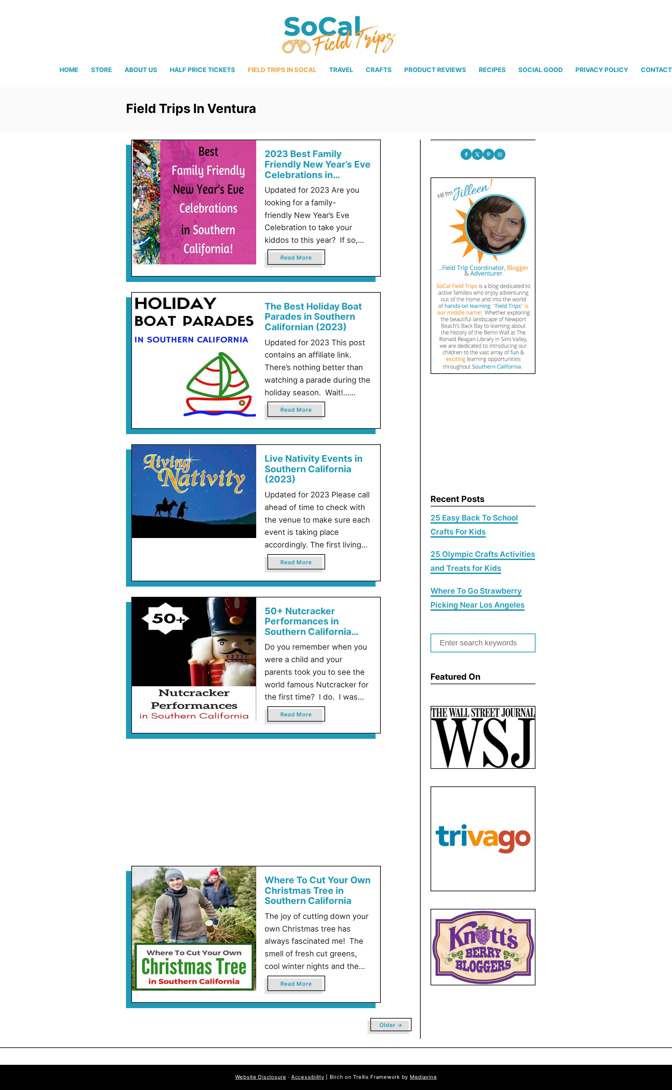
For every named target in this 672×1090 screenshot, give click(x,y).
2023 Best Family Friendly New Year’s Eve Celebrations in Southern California (318, 169)
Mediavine (423, 1077)
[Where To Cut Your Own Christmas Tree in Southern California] (194, 928)
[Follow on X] (477, 154)
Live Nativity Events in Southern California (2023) (314, 468)
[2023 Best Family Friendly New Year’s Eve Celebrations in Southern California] (194, 202)
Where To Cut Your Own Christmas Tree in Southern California (318, 890)
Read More (298, 259)
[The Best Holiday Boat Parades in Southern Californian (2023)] (194, 355)
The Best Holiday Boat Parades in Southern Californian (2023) (313, 316)
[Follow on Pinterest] (488, 154)
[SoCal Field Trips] (338, 34)
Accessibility (307, 1077)
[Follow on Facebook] (466, 154)
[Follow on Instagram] (499, 154)
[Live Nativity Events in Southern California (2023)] (194, 491)
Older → (390, 1024)
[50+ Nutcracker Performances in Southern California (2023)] (194, 659)
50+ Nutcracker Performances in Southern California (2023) (308, 626)
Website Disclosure (260, 1077)
